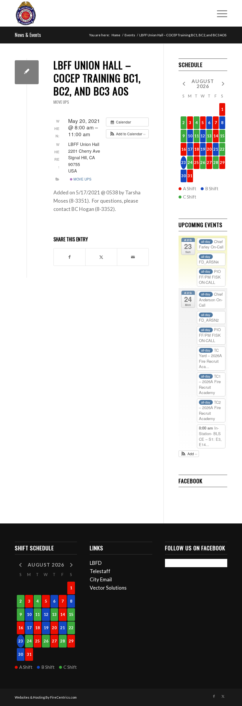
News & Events (28, 34)
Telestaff (100, 571)
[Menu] (219, 13)
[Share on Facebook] (69, 257)
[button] (127, 134)
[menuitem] (219, 13)
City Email (101, 579)
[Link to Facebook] (214, 696)
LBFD (96, 563)
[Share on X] (101, 257)
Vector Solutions (108, 588)
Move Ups (61, 102)
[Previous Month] (184, 83)
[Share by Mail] (132, 257)
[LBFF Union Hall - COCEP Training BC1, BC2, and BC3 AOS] (27, 72)
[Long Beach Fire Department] (26, 13)
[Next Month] (222, 83)
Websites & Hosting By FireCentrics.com (46, 697)
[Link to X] (222, 696)
